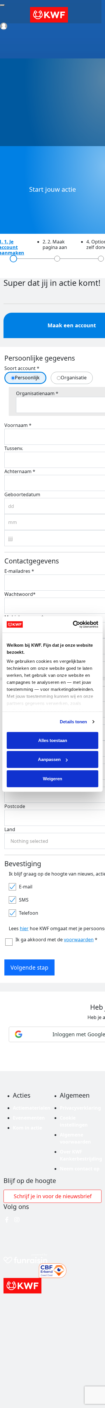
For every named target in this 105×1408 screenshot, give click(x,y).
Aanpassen (49, 759)
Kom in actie (27, 1128)
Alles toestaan (52, 740)
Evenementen (29, 1118)
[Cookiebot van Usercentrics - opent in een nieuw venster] (74, 624)
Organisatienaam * (37, 393)
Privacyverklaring (80, 1108)
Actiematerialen (31, 1108)
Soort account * (21, 368)
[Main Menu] (2, 5)
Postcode (14, 806)
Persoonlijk (27, 377)
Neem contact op (79, 1168)
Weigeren (52, 778)
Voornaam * (18, 425)
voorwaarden (79, 939)
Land (9, 829)
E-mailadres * (19, 571)
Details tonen (73, 721)
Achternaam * (19, 471)
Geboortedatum (22, 494)
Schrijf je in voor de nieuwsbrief (53, 1196)
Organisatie (74, 377)
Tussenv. (13, 448)
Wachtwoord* (20, 594)
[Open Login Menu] (3, 26)
